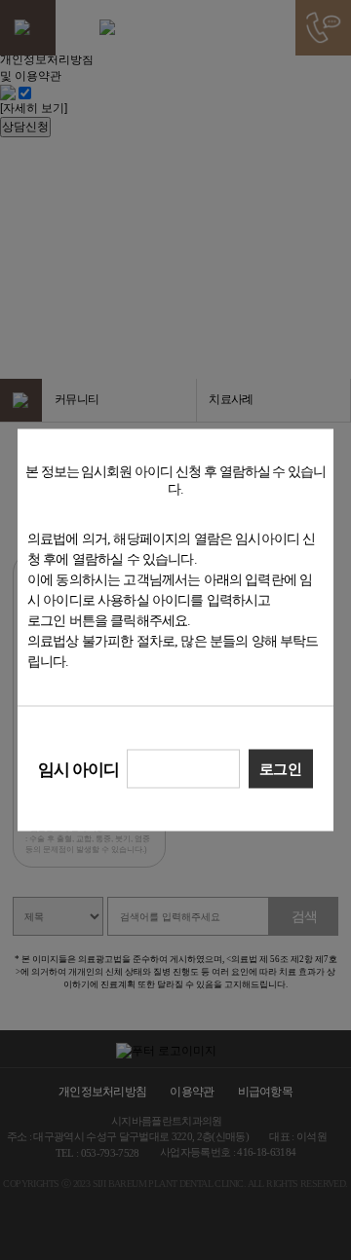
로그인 (279, 769)
